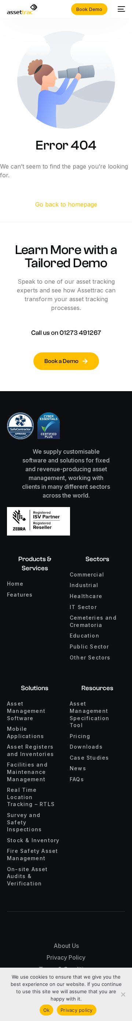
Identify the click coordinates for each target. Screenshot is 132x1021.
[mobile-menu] (120, 9)
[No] (122, 994)
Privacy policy (76, 1010)
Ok (46, 1010)
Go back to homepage (66, 204)
